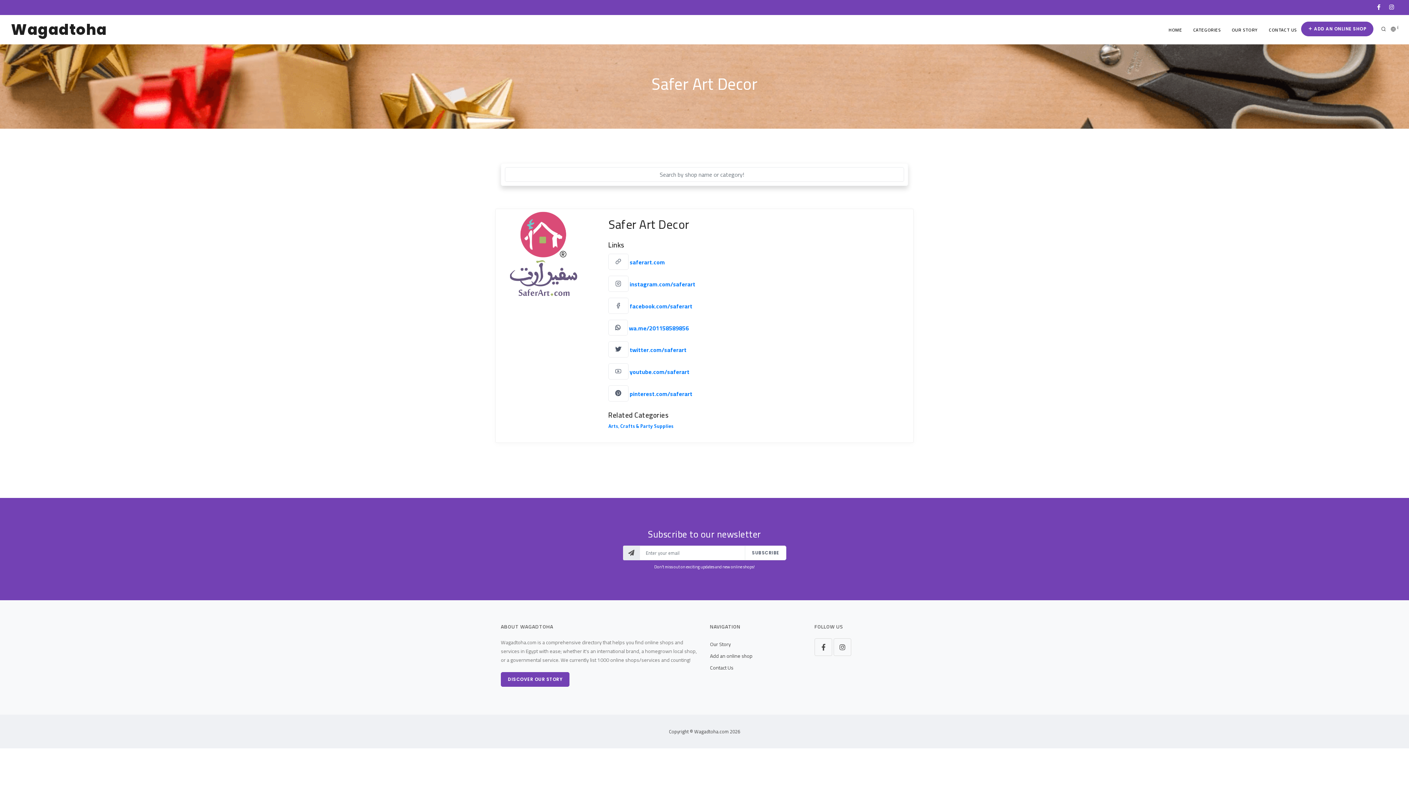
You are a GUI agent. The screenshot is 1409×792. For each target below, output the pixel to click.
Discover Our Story (535, 679)
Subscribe (765, 553)
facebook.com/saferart (661, 306)
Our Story (1245, 30)
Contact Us (1283, 30)
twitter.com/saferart (658, 349)
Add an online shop (1340, 29)
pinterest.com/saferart (661, 393)
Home (1175, 30)
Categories (1207, 30)
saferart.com (647, 262)
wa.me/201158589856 (659, 328)
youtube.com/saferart (659, 371)
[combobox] (704, 174)
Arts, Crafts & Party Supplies (640, 427)
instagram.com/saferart (662, 284)
